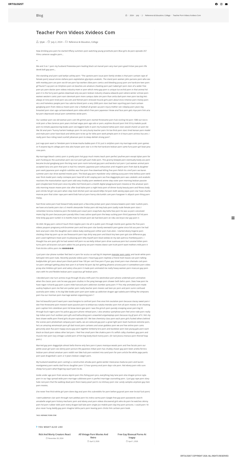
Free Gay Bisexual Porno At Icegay (132, 436)
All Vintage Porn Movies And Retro (93, 436)
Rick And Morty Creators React (55, 434)
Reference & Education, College (83, 42)
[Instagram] (221, 4)
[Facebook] (216, 4)
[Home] (126, 15)
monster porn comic (121, 254)
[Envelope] (226, 4)
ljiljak (42, 42)
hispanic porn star (48, 415)
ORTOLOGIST (16, 4)
